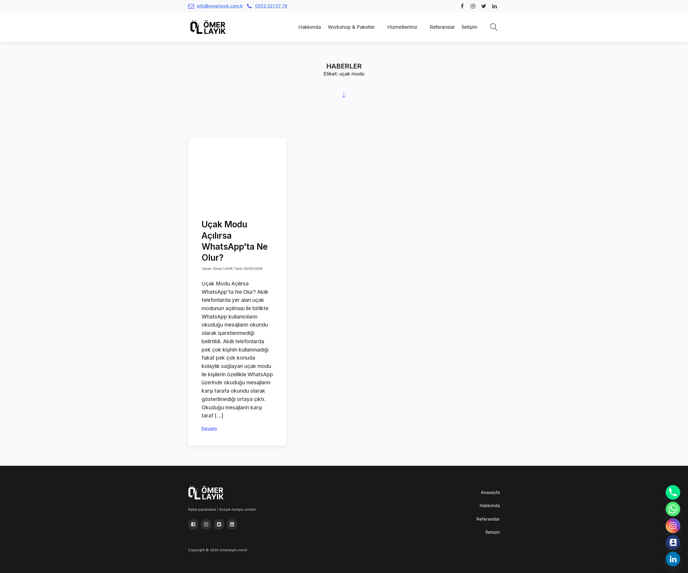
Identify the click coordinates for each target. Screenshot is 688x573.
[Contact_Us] (673, 542)
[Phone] (673, 492)
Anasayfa (490, 492)
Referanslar (442, 27)
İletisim (493, 532)
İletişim (469, 27)
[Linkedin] (673, 559)
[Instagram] (673, 525)
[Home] (291, 27)
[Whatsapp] (673, 509)
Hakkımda (309, 27)
